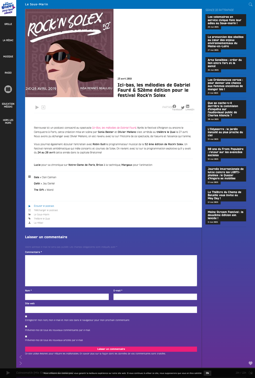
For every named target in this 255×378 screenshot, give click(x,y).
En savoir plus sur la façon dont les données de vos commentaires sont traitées (122, 353)
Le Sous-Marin (41, 214)
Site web (30, 303)
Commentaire (33, 252)
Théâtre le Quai (42, 218)
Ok (207, 373)
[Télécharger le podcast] (43, 107)
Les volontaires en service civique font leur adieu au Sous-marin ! (224, 20)
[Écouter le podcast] (37, 107)
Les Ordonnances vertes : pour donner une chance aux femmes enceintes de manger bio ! (225, 85)
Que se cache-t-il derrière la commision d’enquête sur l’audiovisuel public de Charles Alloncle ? (223, 109)
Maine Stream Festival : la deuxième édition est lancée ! (225, 215)
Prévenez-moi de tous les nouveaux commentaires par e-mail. (57, 330)
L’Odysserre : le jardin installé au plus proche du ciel (225, 132)
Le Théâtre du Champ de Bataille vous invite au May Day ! (224, 195)
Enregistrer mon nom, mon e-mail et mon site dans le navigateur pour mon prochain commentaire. (77, 320)
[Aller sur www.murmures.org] (8, 89)
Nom (28, 291)
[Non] (251, 373)
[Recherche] (250, 4)
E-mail (117, 291)
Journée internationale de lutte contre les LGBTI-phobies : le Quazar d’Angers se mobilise (226, 174)
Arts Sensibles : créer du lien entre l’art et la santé (225, 63)
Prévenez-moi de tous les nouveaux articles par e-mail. (54, 340)
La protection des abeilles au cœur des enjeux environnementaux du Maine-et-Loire (225, 42)
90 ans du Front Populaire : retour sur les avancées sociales (225, 152)
